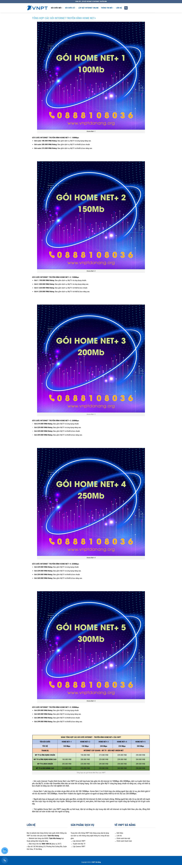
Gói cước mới (56, 8)
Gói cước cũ (70, 8)
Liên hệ (119, 8)
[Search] (126, 8)
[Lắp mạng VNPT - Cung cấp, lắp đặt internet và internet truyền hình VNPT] (37, 7)
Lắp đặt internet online (88, 8)
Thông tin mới (106, 8)
